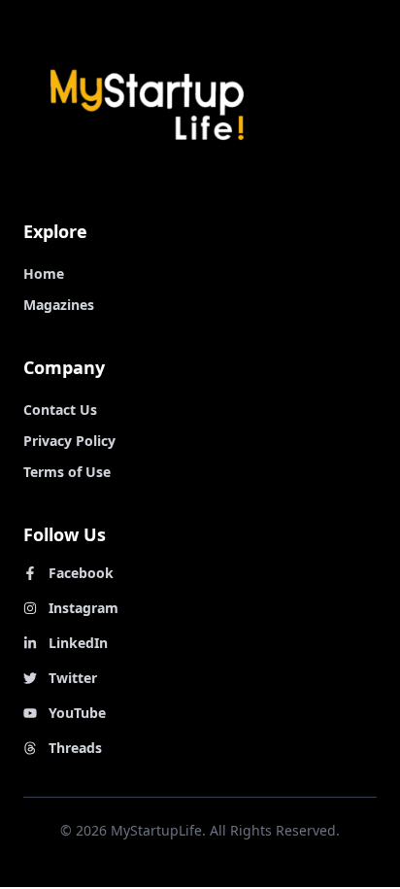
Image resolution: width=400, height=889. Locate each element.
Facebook (81, 573)
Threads (75, 747)
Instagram (83, 607)
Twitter (73, 677)
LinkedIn (78, 642)
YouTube (77, 712)
